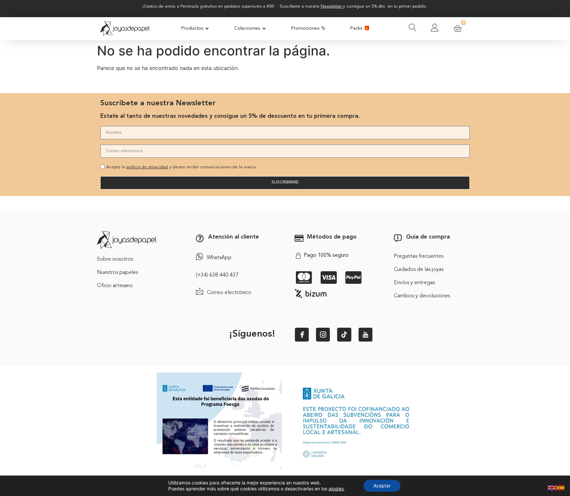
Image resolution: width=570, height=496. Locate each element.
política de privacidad (147, 167)
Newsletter (331, 6)
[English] (552, 487)
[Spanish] (560, 487)
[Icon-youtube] (365, 335)
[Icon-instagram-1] (323, 335)
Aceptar (382, 485)
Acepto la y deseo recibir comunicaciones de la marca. (181, 167)
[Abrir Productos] (207, 28)
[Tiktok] (344, 335)
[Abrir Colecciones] (264, 28)
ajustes (336, 488)
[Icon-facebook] (302, 335)
